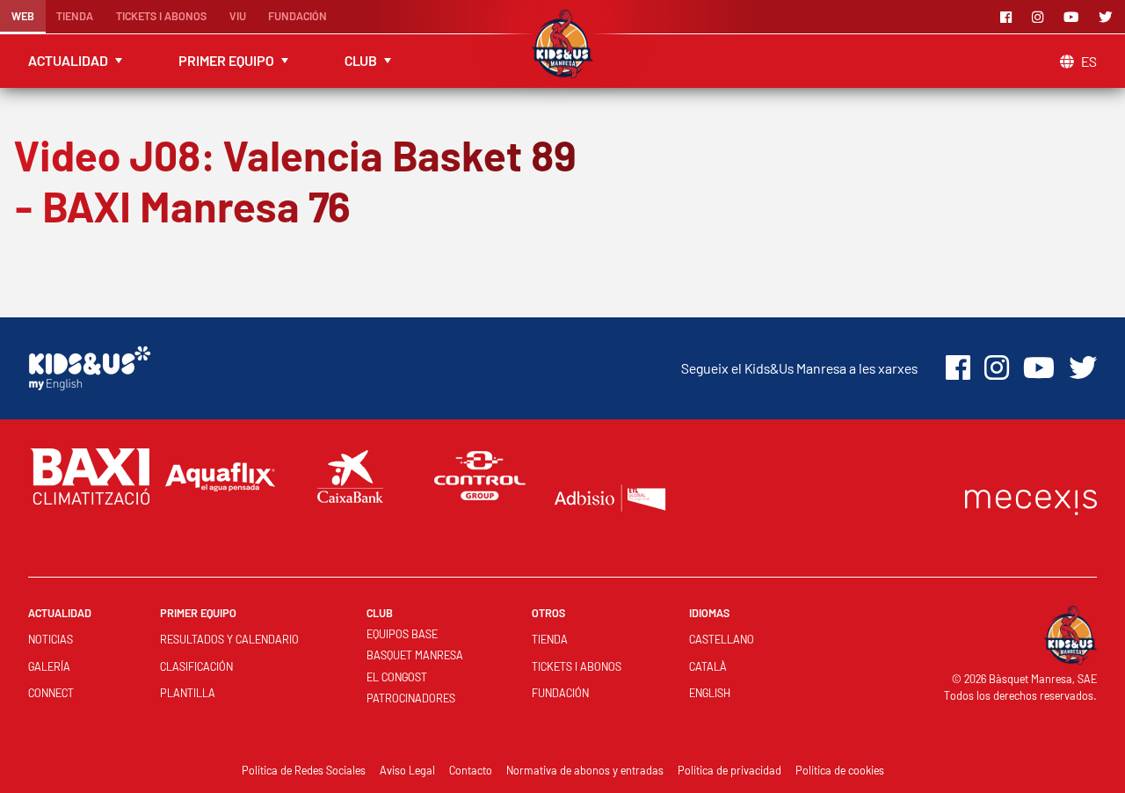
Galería (49, 666)
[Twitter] (1108, 16)
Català (708, 666)
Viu (237, 16)
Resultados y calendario (229, 639)
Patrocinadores (411, 698)
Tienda (74, 16)
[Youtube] (1074, 16)
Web (22, 16)
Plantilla (187, 693)
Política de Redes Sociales (304, 770)
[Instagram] (1040, 16)
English (709, 693)
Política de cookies (839, 770)
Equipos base (402, 634)
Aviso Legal (407, 770)
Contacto (470, 770)
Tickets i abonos (161, 16)
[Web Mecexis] (1031, 498)
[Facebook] (1009, 16)
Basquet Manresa (415, 655)
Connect (51, 693)
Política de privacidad (729, 770)
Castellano (721, 639)
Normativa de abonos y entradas (585, 770)
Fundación (297, 16)
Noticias (50, 639)
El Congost (397, 677)
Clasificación (196, 666)
